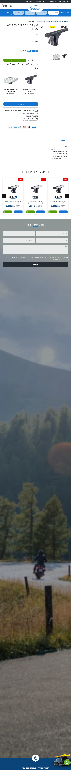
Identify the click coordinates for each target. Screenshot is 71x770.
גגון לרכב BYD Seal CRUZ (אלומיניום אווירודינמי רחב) (35, 202)
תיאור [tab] (63, 141)
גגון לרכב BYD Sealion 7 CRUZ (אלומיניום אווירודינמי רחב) (13, 202)
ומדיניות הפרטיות (44, 257)
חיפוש (7, 13)
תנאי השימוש (53, 257)
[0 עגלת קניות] (4, 6)
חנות (61, 22)
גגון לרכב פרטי (55, 22)
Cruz (34, 35)
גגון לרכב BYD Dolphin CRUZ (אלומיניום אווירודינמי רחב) (58, 202)
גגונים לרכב (47, 22)
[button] (57, 6)
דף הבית (66, 22)
